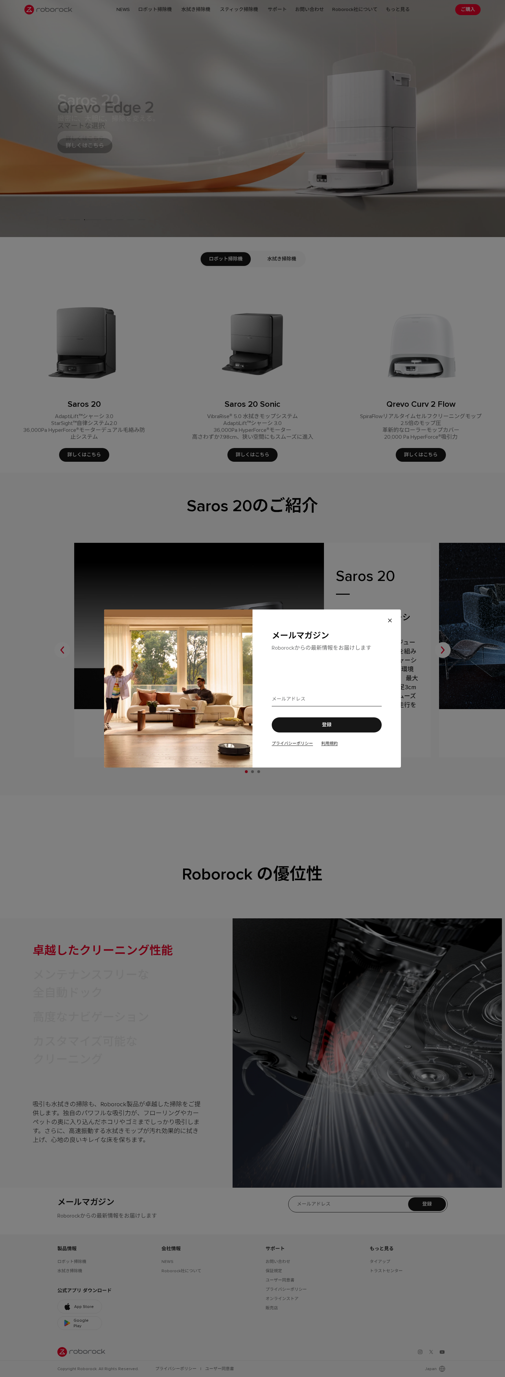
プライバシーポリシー (292, 743)
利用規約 (329, 743)
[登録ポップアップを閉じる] (389, 620)
